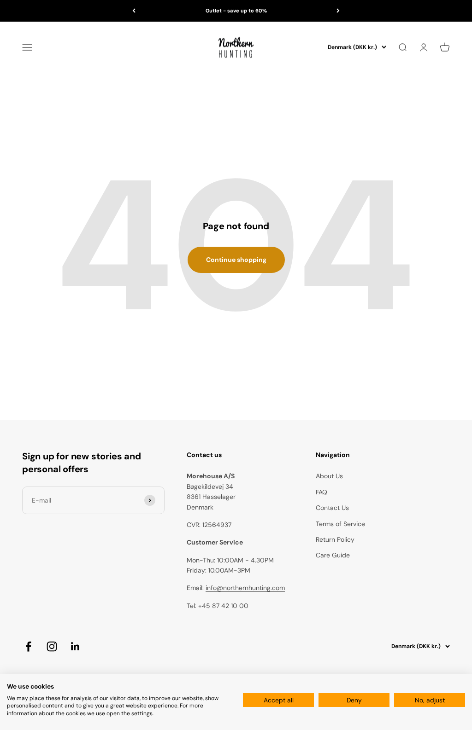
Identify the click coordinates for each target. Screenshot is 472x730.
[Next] (338, 10)
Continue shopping (236, 259)
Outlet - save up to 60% (236, 10)
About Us (329, 476)
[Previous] (134, 10)
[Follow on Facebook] (28, 646)
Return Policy (335, 539)
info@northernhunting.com (245, 588)
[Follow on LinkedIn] (75, 646)
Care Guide (333, 555)
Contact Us (332, 508)
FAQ (321, 492)
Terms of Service (340, 524)
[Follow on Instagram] (52, 646)
